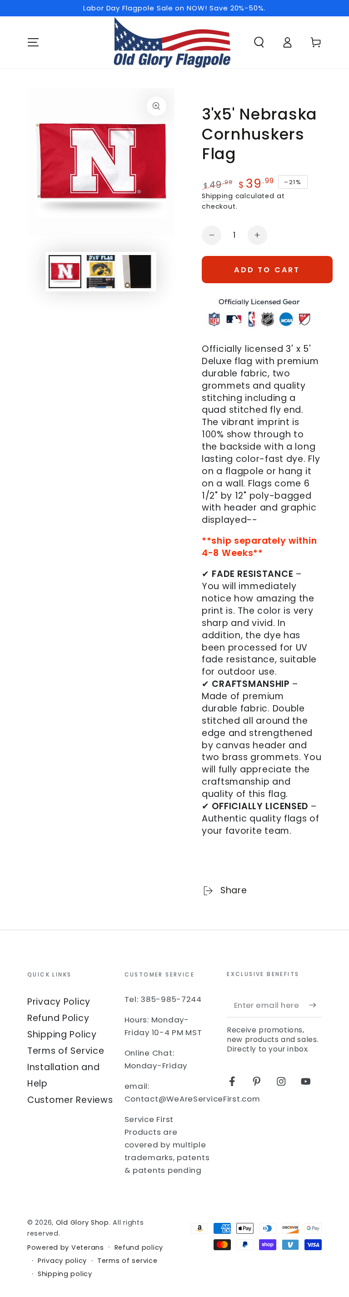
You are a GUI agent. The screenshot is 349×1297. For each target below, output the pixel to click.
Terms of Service (66, 1051)
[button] (259, 42)
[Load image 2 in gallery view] (101, 271)
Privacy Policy (58, 1002)
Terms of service (127, 1261)
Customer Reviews (70, 1100)
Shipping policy (65, 1274)
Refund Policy (58, 1018)
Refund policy (139, 1247)
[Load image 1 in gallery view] (65, 271)
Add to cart (267, 270)
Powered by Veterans (65, 1247)
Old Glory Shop (82, 1222)
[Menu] (33, 42)
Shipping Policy (62, 1034)
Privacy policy (62, 1261)
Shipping (217, 195)
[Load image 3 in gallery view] (136, 271)
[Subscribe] (315, 1005)
